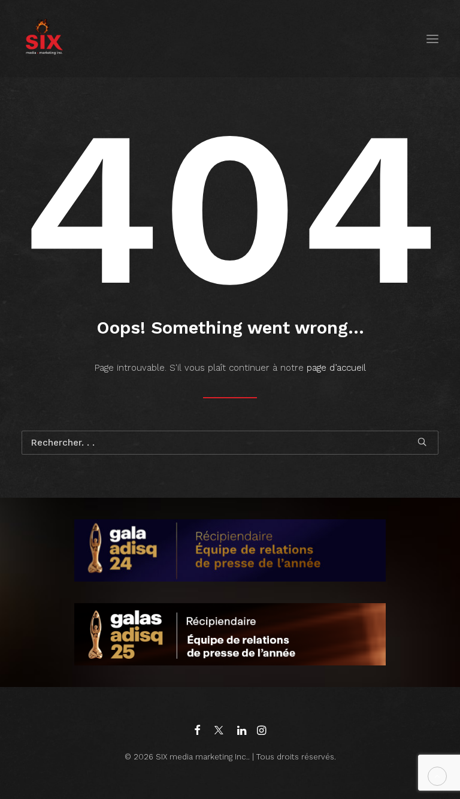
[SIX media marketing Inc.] (44, 38)
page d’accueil (336, 367)
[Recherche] (230, 443)
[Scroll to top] (437, 775)
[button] (432, 38)
